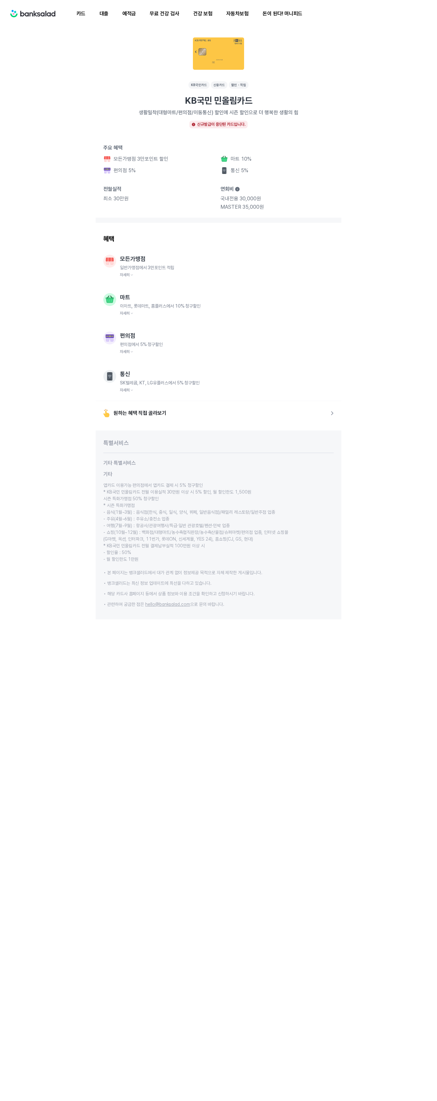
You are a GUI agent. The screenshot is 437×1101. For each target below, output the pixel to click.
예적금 (129, 14)
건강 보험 (202, 14)
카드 (80, 14)
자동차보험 (237, 14)
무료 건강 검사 (164, 14)
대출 (103, 14)
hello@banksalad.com (167, 604)
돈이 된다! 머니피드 (282, 14)
